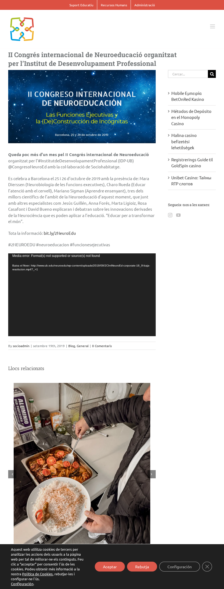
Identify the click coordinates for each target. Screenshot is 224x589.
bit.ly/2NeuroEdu (60, 233)
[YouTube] (178, 215)
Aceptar (110, 566)
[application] (82, 294)
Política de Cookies (37, 574)
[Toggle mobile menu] (213, 26)
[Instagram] (170, 215)
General (83, 346)
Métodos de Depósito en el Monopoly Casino (191, 117)
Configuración (22, 583)
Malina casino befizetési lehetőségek (184, 141)
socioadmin (21, 346)
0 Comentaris (102, 346)
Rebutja (142, 566)
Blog (71, 346)
